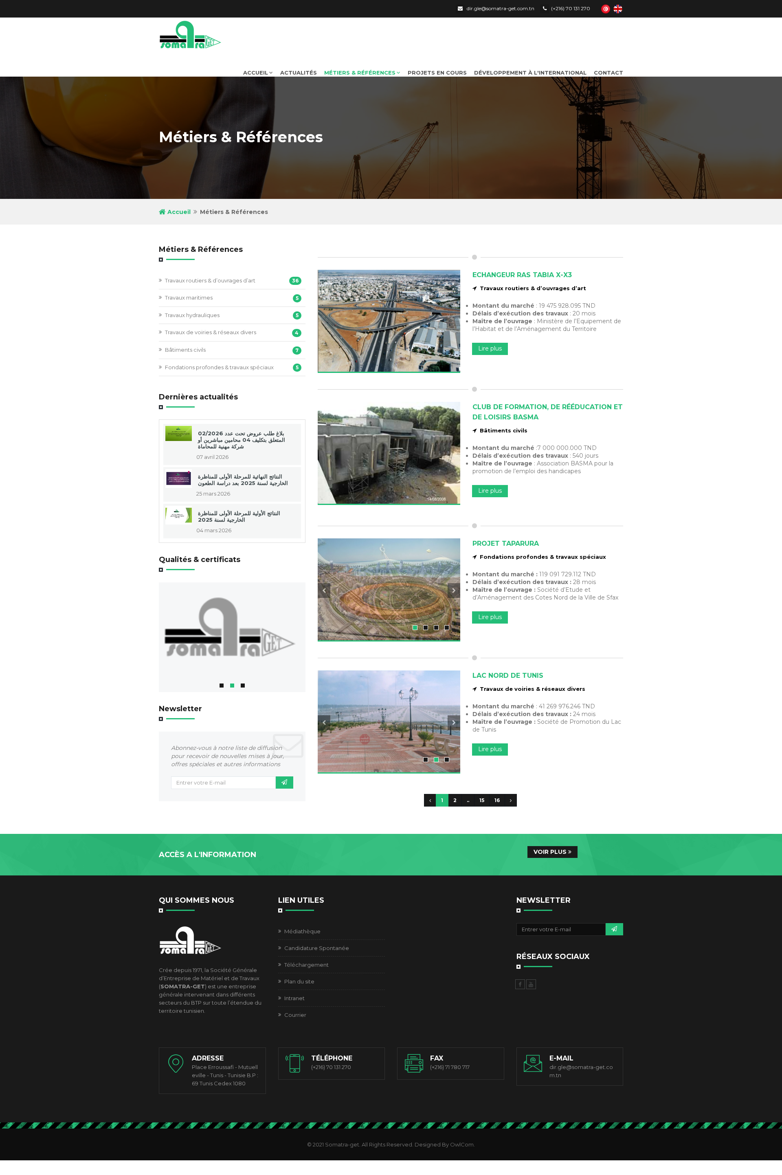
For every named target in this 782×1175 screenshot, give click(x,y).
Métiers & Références (359, 72)
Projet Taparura (505, 543)
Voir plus (551, 851)
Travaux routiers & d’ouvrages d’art (210, 280)
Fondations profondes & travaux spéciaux (219, 367)
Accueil (255, 72)
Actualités (298, 72)
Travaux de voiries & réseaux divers (210, 332)
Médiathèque (302, 931)
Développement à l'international (530, 72)
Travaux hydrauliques (192, 315)
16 (497, 800)
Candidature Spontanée (316, 948)
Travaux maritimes (189, 297)
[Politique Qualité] (232, 629)
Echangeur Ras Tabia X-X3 (522, 275)
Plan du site (299, 981)
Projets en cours (437, 72)
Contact (608, 72)
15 (481, 800)
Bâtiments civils (185, 349)
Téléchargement (306, 964)
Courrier (295, 1015)
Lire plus (490, 348)
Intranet (294, 998)
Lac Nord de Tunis (507, 675)
